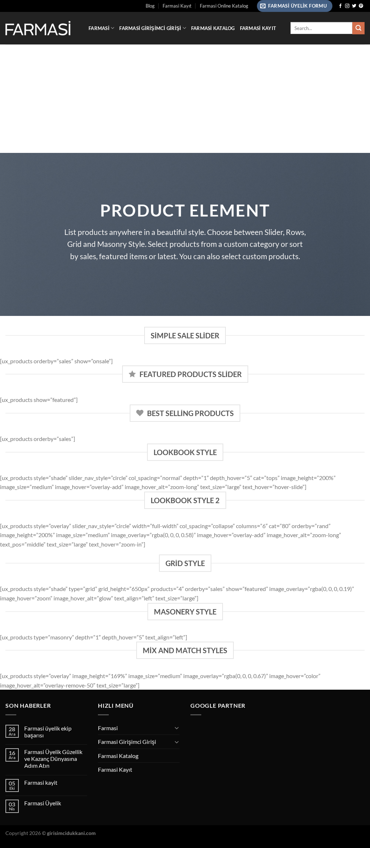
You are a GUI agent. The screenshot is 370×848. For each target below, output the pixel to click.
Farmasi (99, 28)
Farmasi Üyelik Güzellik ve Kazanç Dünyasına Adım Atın (53, 758)
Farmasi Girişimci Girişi (150, 28)
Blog (150, 6)
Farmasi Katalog (213, 28)
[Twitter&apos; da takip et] (354, 6)
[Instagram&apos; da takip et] (347, 6)
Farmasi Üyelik (42, 803)
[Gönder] (358, 28)
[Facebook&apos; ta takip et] (340, 6)
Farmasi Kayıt (177, 6)
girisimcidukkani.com (71, 833)
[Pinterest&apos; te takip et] (361, 6)
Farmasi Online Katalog (224, 6)
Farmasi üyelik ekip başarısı (48, 731)
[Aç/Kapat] (177, 727)
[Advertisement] (185, 98)
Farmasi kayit (40, 782)
